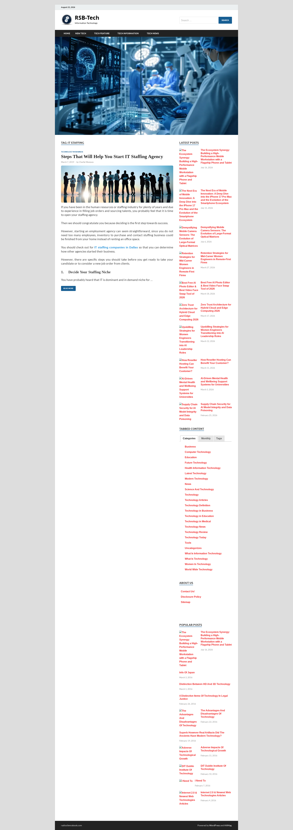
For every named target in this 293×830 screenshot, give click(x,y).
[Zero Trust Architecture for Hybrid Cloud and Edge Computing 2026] (188, 305)
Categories (189, 438)
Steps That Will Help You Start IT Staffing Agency (112, 156)
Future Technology (196, 462)
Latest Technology (195, 473)
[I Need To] (186, 781)
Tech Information (128, 33)
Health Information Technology (203, 468)
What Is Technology (196, 559)
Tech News (153, 33)
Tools (188, 542)
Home (67, 33)
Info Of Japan (187, 672)
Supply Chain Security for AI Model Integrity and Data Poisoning (216, 407)
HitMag (228, 825)
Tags (219, 438)
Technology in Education (199, 516)
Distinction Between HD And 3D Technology (204, 684)
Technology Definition (197, 505)
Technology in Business (72, 152)
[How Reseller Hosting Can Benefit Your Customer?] (188, 360)
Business (190, 446)
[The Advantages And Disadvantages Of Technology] (188, 711)
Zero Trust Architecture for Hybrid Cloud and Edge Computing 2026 (216, 307)
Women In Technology (198, 564)
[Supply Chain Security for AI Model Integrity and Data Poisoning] (188, 404)
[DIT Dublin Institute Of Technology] (188, 766)
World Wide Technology (198, 569)
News (188, 484)
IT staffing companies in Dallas (116, 247)
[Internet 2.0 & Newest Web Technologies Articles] (188, 793)
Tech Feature (101, 33)
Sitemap (185, 602)
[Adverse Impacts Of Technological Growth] (188, 748)
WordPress (214, 825)
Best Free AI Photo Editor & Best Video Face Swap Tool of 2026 (215, 285)
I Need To (200, 780)
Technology (192, 494)
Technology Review (196, 532)
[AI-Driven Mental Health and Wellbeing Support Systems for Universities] (188, 378)
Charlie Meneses (86, 162)
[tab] (189, 439)
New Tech (80, 33)
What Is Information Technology (203, 553)
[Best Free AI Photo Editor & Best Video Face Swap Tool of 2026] (188, 283)
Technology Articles (196, 500)
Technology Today (195, 537)
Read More (67, 287)
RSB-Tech (87, 17)
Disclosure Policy (191, 596)
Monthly (206, 438)
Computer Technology (198, 452)
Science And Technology (199, 489)
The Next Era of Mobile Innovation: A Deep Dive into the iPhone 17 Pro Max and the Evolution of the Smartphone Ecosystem (216, 196)
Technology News (195, 526)
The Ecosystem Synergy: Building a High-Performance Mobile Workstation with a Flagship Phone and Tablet (216, 156)
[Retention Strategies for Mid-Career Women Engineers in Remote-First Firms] (188, 253)
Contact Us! (188, 591)
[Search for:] (205, 20)
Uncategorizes (193, 548)
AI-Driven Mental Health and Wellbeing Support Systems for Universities (215, 381)
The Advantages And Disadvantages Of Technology (213, 713)
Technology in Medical (198, 521)
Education (191, 457)
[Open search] (230, 33)
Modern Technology (196, 478)
